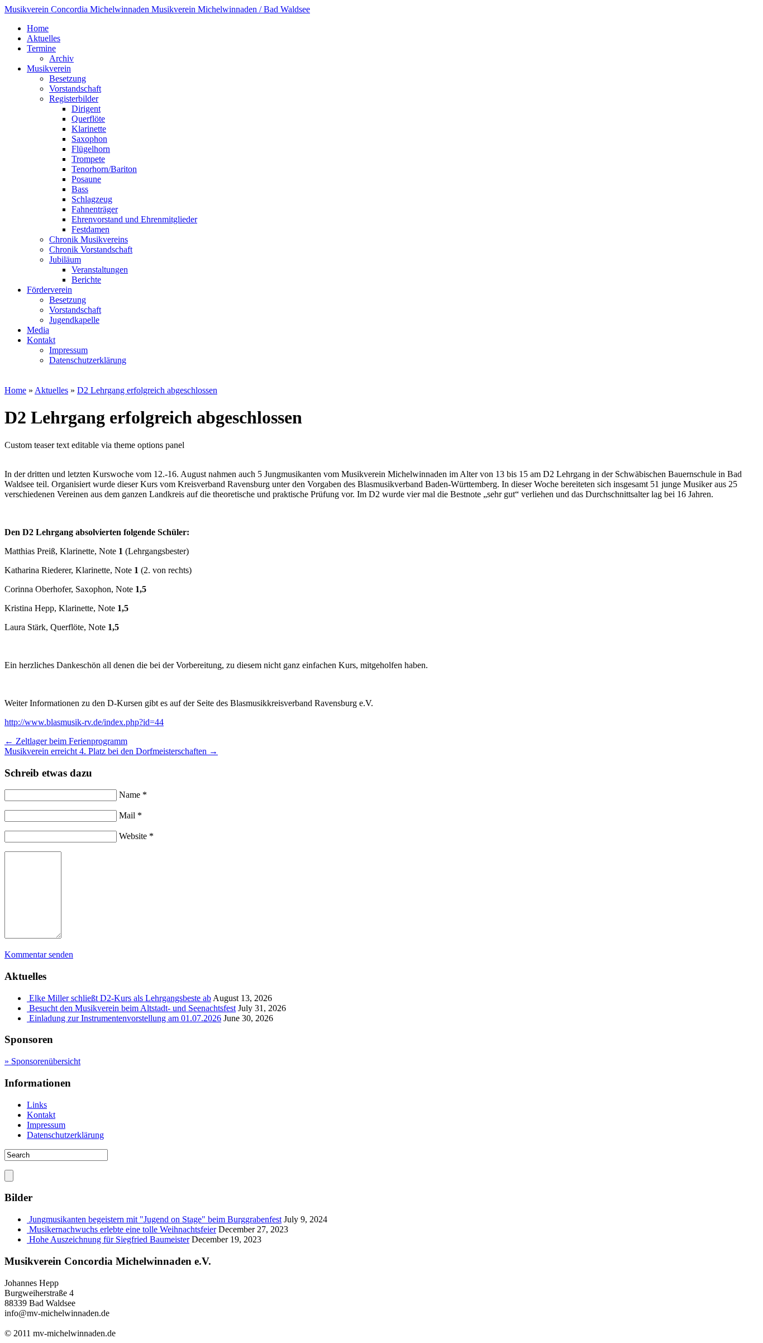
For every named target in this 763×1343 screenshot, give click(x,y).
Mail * (130, 815)
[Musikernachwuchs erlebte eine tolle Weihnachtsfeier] (28, 1229)
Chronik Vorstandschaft (90, 249)
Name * (133, 794)
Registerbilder (73, 98)
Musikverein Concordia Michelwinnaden (157, 9)
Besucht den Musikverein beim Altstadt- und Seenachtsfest (132, 1008)
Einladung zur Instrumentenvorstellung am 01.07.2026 (125, 1018)
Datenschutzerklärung (87, 360)
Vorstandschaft (75, 88)
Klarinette (88, 129)
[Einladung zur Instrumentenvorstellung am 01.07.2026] (28, 1018)
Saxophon (89, 139)
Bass (79, 189)
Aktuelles (43, 38)
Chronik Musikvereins (88, 239)
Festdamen (90, 229)
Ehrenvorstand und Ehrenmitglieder (134, 219)
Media (38, 330)
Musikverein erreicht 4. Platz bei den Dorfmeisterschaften (111, 751)
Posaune (86, 179)
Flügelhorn (90, 149)
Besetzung (67, 78)
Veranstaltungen (99, 269)
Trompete (88, 159)
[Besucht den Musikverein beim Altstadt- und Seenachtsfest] (28, 1008)
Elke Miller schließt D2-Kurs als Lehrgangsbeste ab (120, 998)
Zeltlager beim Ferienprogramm (65, 741)
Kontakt (41, 340)
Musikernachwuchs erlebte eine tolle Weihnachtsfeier (122, 1229)
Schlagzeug (91, 199)
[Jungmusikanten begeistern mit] (28, 1219)
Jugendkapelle (74, 320)
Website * (136, 836)
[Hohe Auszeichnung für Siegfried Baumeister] (28, 1239)
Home (38, 28)
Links (37, 1104)
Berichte (86, 279)
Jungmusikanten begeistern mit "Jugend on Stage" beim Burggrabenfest (155, 1219)
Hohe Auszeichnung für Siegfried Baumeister (109, 1239)
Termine (41, 48)
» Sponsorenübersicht (42, 1061)
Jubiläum (65, 259)
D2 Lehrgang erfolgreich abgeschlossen (147, 390)
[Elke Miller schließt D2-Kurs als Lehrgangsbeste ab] (28, 998)
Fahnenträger (94, 209)
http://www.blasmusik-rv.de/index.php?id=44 (84, 722)
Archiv (61, 58)
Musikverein (49, 68)
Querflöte (88, 118)
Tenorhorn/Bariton (104, 169)
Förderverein (49, 289)
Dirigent (86, 108)
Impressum (68, 350)
